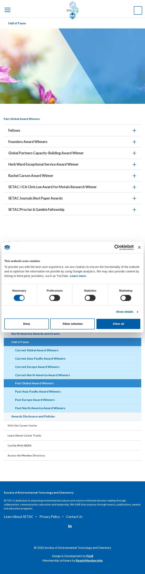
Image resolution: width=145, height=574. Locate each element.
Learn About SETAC (18, 516)
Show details (124, 311)
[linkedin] (70, 526)
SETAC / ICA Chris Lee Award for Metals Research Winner (52, 187)
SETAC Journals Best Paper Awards (35, 198)
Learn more (78, 275)
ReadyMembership (89, 560)
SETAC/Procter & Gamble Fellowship (36, 209)
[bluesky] (77, 526)
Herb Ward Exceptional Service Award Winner (43, 164)
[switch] (54, 298)
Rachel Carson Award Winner (30, 175)
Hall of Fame (17, 23)
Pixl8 (89, 556)
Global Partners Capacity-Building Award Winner (46, 153)
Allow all (118, 323)
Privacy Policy (49, 516)
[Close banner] (139, 247)
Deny (26, 323)
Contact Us (74, 516)
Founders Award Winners (27, 142)
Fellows (14, 130)
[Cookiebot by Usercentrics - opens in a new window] (117, 247)
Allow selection (72, 323)
